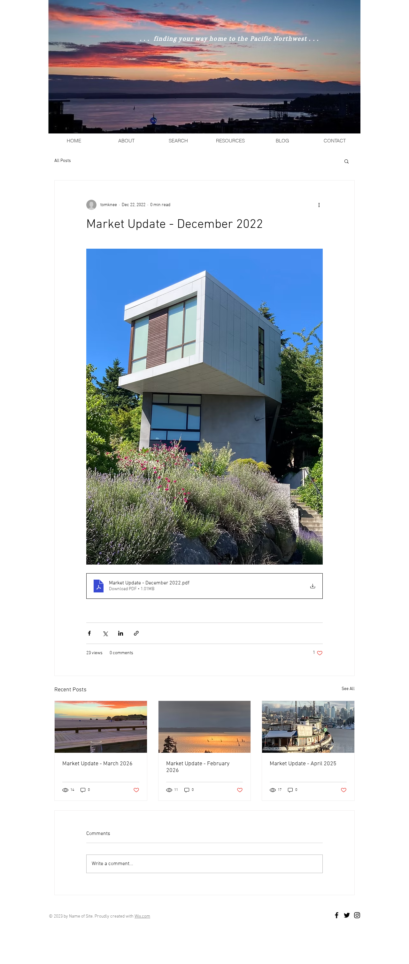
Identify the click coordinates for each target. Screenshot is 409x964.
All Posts (62, 161)
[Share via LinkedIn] (121, 633)
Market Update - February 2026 (197, 767)
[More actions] (319, 205)
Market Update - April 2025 (303, 763)
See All (348, 689)
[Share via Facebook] (89, 633)
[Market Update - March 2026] (101, 727)
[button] (346, 161)
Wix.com (142, 916)
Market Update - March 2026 (97, 763)
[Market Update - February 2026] (204, 727)
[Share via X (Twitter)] (105, 633)
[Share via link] (136, 633)
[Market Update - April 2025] (308, 727)
